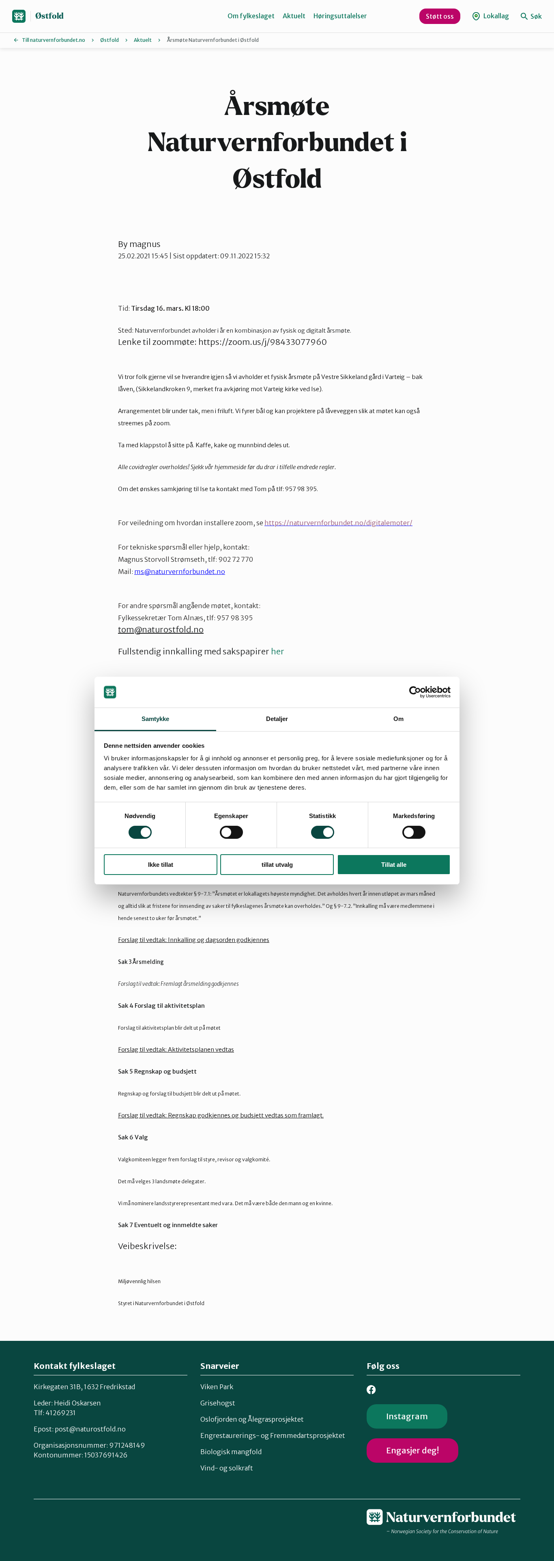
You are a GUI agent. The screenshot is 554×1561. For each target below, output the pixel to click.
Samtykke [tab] (156, 718)
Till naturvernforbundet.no (53, 40)
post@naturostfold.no (90, 1429)
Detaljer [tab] (277, 718)
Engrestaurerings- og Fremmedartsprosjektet (272, 1435)
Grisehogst (217, 1403)
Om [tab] (398, 718)
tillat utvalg (277, 864)
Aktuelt (294, 16)
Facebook (371, 1389)
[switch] (231, 832)
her (277, 651)
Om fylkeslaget (251, 16)
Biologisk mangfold (231, 1452)
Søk (535, 16)
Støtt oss (440, 16)
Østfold (49, 16)
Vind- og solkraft (226, 1468)
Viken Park (216, 1387)
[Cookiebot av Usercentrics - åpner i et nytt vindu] (415, 692)
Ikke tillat (160, 864)
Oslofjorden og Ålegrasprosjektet (252, 1419)
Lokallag (495, 16)
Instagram (407, 1416)
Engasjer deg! (412, 1450)
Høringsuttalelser (340, 16)
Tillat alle (393, 864)
